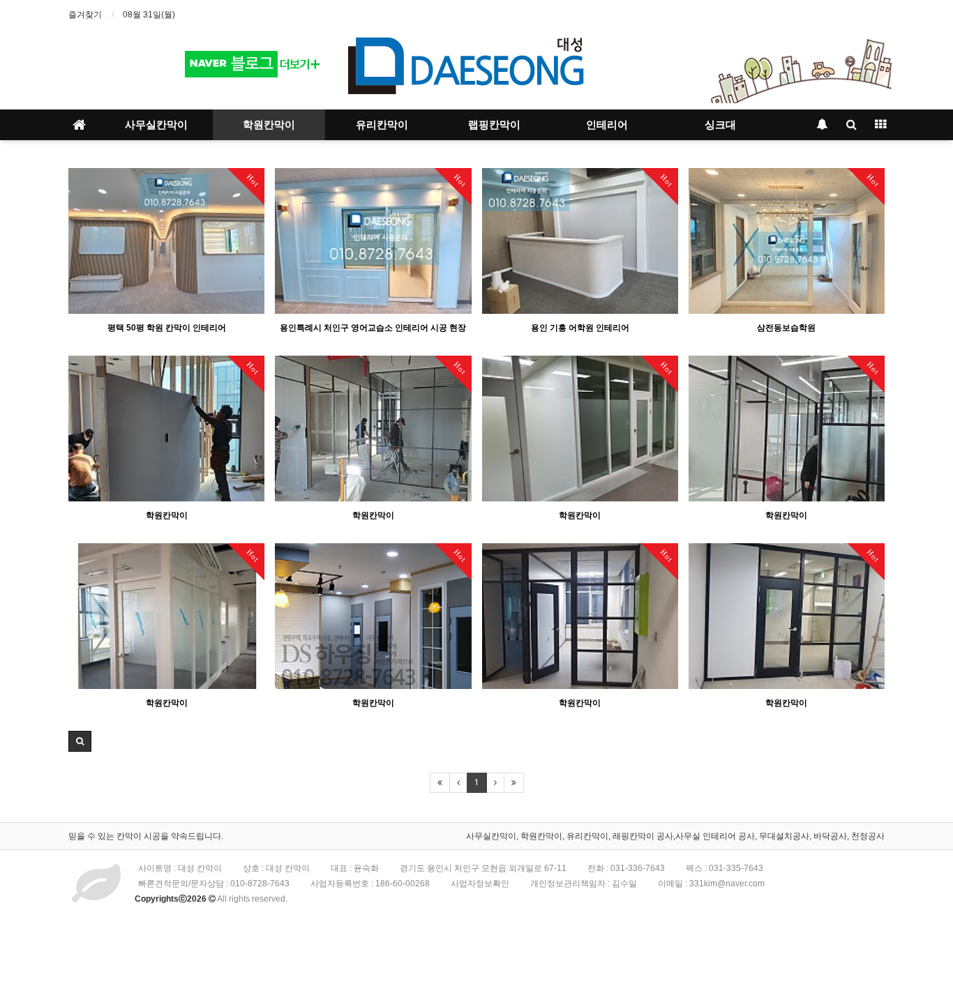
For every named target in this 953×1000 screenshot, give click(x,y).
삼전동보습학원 (786, 328)
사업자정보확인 (480, 883)
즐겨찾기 (85, 15)
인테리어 (607, 125)
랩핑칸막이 (494, 125)
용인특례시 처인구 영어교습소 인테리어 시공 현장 (373, 328)
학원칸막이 (269, 125)
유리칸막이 (382, 125)
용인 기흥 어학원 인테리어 (580, 328)
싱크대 (720, 125)
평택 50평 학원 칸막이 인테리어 (166, 328)
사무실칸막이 (156, 125)
